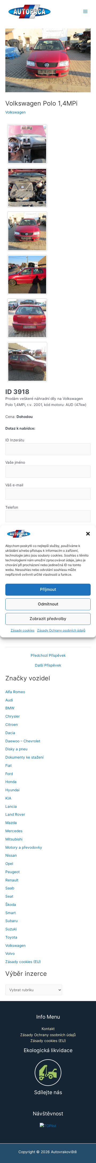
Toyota (11, 937)
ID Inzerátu (14, 440)
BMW (9, 708)
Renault (11, 880)
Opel (9, 863)
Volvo (10, 953)
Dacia (10, 733)
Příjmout (48, 589)
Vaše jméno (15, 462)
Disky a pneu (16, 749)
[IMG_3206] (27, 144)
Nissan (11, 855)
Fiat (8, 765)
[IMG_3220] (27, 231)
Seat (9, 896)
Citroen (11, 724)
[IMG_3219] (27, 188)
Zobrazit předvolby (48, 618)
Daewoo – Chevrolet (22, 741)
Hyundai (12, 790)
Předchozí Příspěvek (48, 656)
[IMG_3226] (27, 362)
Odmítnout (48, 604)
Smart (10, 913)
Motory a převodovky (23, 847)
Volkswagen (15, 112)
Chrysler (12, 716)
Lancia (11, 806)
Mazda (11, 823)
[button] (88, 534)
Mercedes (13, 831)
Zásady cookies (22, 630)
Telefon (11, 507)
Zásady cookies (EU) (23, 962)
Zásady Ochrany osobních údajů (61, 630)
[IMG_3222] (27, 275)
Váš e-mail (14, 485)
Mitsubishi (13, 839)
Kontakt (48, 1029)
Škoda (10, 904)
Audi (9, 700)
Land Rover (15, 814)
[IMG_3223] (27, 318)
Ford (9, 774)
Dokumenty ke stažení (24, 757)
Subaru (11, 921)
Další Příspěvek (48, 665)
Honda (11, 782)
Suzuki (11, 929)
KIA (8, 798)
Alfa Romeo (15, 692)
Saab (9, 888)
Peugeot (12, 872)
